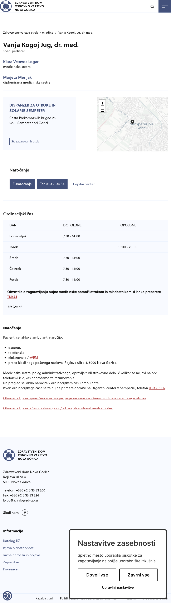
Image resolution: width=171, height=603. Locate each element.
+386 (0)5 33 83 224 (24, 495)
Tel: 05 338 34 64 (52, 184)
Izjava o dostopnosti (18, 548)
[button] (132, 122)
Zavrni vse (139, 575)
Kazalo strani (44, 598)
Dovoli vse (97, 575)
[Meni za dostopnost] (7, 595)
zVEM (34, 357)
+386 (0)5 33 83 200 (30, 490)
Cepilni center (84, 184)
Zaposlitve (11, 562)
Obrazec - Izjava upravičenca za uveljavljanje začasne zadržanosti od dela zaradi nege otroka (74, 398)
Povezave (10, 569)
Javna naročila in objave (21, 555)
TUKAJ (12, 296)
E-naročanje (22, 184)
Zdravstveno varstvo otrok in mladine (28, 32)
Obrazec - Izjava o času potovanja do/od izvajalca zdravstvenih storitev (58, 408)
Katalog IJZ (11, 540)
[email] (27, 500)
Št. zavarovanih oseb (26, 142)
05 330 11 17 (157, 388)
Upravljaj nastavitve (118, 587)
